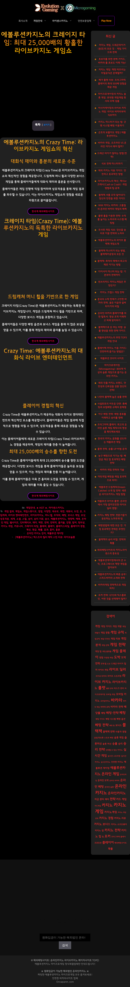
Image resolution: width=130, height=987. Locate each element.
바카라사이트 (66, 978)
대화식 (69, 511)
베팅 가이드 (100, 719)
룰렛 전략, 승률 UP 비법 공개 (112, 449)
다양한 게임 (108, 658)
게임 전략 (118, 645)
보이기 (46, 125)
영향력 (71, 519)
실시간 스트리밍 (114, 756)
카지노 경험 (106, 818)
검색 (65, 931)
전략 (46, 522)
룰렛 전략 (109, 688)
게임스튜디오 (30, 511)
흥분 (58, 530)
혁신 (28, 530)
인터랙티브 (25, 522)
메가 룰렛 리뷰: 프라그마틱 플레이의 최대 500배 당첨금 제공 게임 (112, 83)
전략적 (53, 522)
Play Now (106, 21)
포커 (107, 836)
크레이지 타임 (31, 526)
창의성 (81, 522)
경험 (40, 511)
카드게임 (98, 806)
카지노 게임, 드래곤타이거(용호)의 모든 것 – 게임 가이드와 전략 (112, 48)
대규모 (55, 511)
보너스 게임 (73, 515)
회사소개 (23, 21)
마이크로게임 (68, 974)
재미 (34, 522)
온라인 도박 (103, 780)
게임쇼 (18, 511)
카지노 (107, 805)
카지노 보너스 (102, 824)
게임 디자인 (105, 639)
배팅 (64, 515)
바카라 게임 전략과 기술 (112, 470)
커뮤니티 (18, 526)
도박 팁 (103, 664)
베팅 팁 (112, 725)
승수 (47, 519)
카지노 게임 (7, 526)
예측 (78, 519)
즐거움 (61, 522)
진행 (68, 522)
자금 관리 (99, 799)
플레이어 (108, 842)
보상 (83, 515)
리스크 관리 (119, 688)
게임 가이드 (106, 626)
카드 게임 (121, 799)
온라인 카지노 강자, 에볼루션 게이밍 (45, 533)
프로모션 (97, 843)
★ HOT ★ (41, 508)
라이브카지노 (37, 515)
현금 (34, 530)
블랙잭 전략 (109, 732)
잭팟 (40, 522)
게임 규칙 (117, 632)
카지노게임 (110, 812)
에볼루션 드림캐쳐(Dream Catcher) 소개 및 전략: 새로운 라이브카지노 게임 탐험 (112, 490)
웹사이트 (14, 522)
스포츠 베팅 (108, 738)
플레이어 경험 (78, 526)
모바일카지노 (105, 701)
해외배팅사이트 (120, 843)
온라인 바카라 (114, 780)
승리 (30, 519)
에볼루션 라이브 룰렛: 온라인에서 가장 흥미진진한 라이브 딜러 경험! (112, 504)
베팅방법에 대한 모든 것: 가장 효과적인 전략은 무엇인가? (112, 529)
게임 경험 (105, 633)
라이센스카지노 (60, 21)
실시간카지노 (105, 762)
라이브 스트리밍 (114, 676)
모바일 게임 (110, 694)
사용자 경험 (120, 732)
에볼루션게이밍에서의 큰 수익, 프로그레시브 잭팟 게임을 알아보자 (112, 564)
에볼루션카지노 (58, 519)
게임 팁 (98, 651)
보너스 (118, 725)
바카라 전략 (116, 707)
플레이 (51, 526)
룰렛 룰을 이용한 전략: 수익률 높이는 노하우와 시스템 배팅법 (112, 219)
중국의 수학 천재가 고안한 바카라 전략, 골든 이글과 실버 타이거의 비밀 (112, 303)
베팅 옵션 (121, 719)
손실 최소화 (98, 738)
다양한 (47, 511)
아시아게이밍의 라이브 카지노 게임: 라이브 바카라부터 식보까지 (112, 111)
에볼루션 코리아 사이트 (112, 358)
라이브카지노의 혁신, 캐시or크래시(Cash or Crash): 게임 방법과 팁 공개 (112, 184)
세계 (12, 519)
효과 (46, 530)
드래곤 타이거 (117, 664)
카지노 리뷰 (120, 818)
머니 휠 (48, 515)
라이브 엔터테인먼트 (18, 515)
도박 (117, 657)
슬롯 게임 (119, 737)
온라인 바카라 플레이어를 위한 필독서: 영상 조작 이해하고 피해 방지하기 (112, 317)
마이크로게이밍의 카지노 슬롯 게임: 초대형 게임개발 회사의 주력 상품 (112, 97)
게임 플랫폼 (106, 651)
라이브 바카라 (101, 676)
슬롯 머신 (107, 744)
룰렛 (101, 688)
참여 (74, 522)
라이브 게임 (103, 670)
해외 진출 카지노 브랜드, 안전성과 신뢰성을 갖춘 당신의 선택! (112, 386)
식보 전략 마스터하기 (112, 163)
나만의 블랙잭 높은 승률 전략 (112, 397)
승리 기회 (38, 519)
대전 (62, 511)
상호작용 (4, 519)
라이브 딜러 (117, 669)
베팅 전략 (102, 725)
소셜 (18, 519)
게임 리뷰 (115, 639)
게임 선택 (105, 645)
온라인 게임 (110, 774)
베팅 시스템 (111, 719)
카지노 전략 (112, 830)
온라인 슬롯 (109, 787)
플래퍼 (43, 526)
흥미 (52, 530)
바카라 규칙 (105, 707)
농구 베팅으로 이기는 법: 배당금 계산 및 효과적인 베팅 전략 (112, 459)
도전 (76, 511)
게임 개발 (117, 626)
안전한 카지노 (117, 762)
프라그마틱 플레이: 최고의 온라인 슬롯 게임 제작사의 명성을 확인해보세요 (112, 428)
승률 (114, 743)
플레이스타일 (62, 526)
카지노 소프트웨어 (119, 824)
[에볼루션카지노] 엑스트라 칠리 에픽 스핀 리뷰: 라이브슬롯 (45, 537)
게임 (97, 626)
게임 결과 (9, 511)
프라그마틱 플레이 (118, 837)
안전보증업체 (84, 21)
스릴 (24, 519)
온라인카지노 (117, 793)
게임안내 (37, 21)
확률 (40, 530)
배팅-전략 (112, 712)
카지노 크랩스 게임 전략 (112, 292)
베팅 (122, 712)
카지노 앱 (99, 830)
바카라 (116, 700)
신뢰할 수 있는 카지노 (114, 750)
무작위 (57, 515)
